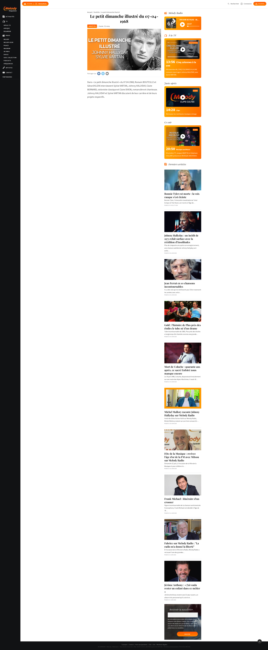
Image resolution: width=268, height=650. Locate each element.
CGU (150, 644)
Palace (6, 45)
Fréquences (8, 64)
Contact (9, 72)
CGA (154, 644)
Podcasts (7, 61)
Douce (6, 54)
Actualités (10, 17)
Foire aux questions (141, 644)
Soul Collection (10, 57)
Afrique (7, 28)
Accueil (89, 12)
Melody (6, 39)
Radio (8, 35)
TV (7, 21)
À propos (124, 644)
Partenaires (7, 77)
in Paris (7, 51)
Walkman (7, 48)
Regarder (7, 31)
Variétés (97, 12)
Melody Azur (8, 42)
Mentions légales (162, 644)
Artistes (9, 68)
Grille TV (7, 25)
